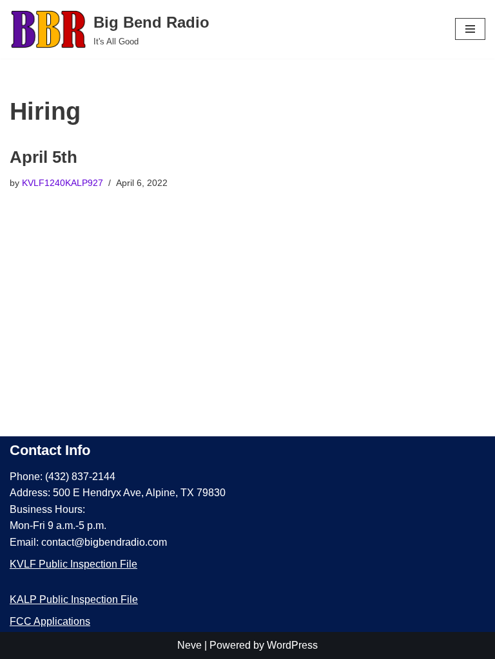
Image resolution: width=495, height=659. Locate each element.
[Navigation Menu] (470, 29)
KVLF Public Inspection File (73, 564)
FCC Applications (50, 621)
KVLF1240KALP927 (62, 183)
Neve (189, 645)
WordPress (292, 645)
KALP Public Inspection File (74, 599)
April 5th (43, 157)
